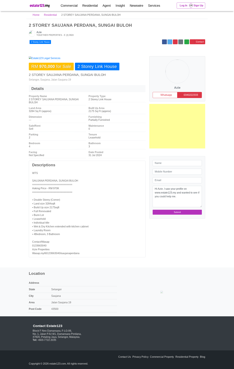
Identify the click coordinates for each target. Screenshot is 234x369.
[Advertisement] (177, 126)
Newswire (136, 5)
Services (154, 5)
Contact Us (124, 356)
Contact (200, 41)
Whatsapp (166, 95)
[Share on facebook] (164, 41)
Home (35, 15)
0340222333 (190, 95)
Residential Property (187, 356)
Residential (90, 5)
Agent (107, 5)
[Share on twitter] (169, 41)
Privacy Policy (140, 356)
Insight (120, 5)
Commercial (69, 5)
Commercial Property (162, 356)
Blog (202, 356)
